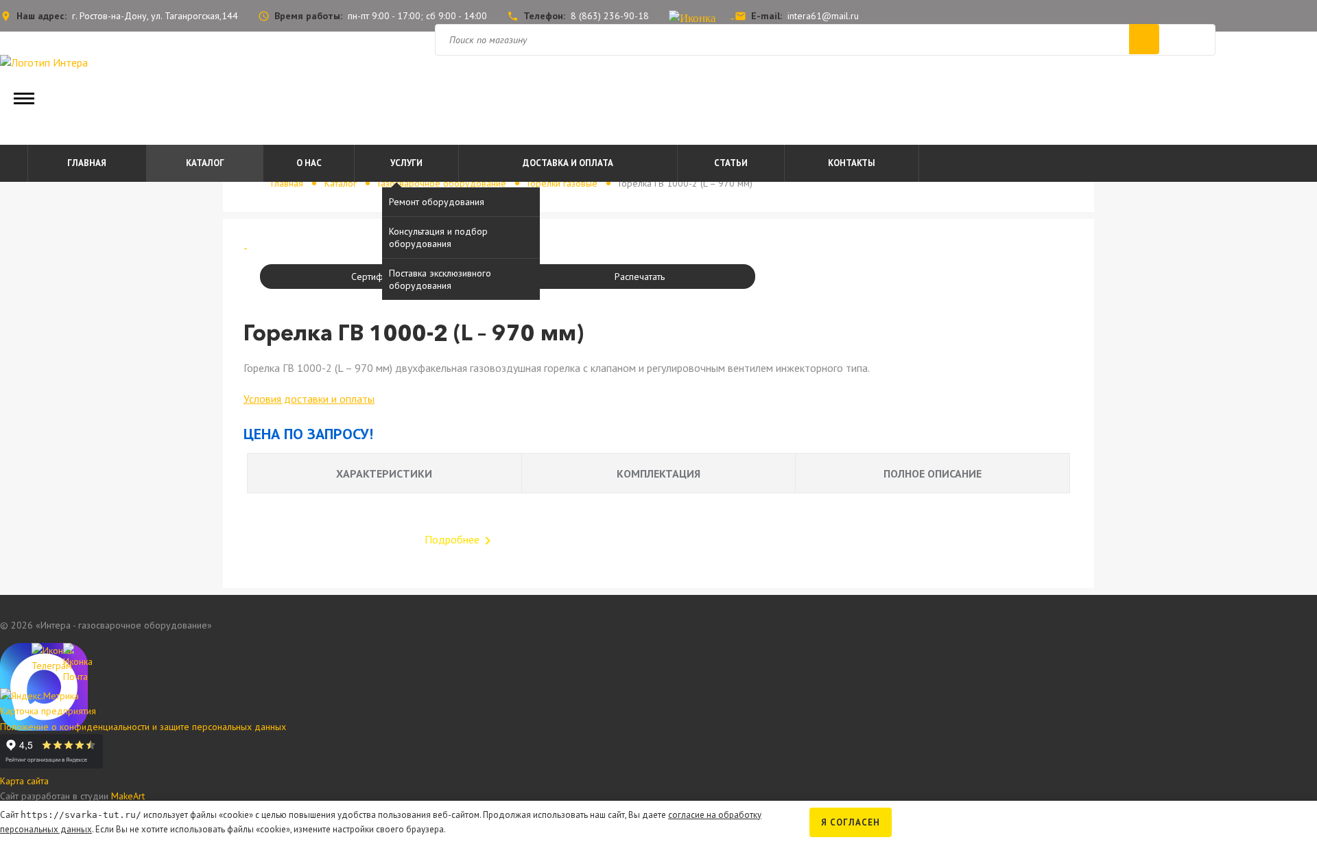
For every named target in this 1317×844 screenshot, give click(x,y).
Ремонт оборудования (436, 202)
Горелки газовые (562, 183)
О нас (309, 163)
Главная (86, 163)
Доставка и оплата (568, 163)
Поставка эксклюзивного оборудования (440, 279)
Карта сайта (24, 781)
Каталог (205, 163)
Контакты (851, 163)
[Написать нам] (12, 655)
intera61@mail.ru (823, 16)
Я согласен (850, 822)
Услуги (406, 163)
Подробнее (460, 539)
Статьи (731, 163)
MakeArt (128, 796)
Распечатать (640, 276)
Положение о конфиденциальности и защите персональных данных (143, 726)
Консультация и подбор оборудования (438, 237)
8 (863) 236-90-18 (610, 16)
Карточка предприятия (48, 711)
